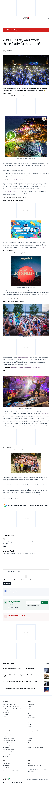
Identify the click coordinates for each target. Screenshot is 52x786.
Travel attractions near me (9, 740)
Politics (29, 706)
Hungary (8, 498)
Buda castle (5, 756)
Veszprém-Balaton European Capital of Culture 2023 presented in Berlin (22, 675)
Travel (29, 711)
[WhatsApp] (14, 782)
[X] (10, 782)
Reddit (29, 740)
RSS (28, 742)
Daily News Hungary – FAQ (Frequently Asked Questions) (13, 709)
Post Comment (7, 583)
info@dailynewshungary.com (34, 765)
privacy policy (36, 605)
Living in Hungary (7, 733)
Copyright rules (6, 763)
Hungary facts (6, 747)
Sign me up (44, 602)
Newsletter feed (31, 733)
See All (47, 663)
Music (12, 498)
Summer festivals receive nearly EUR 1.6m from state (18, 668)
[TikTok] (12, 782)
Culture (29, 715)
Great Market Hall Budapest (9, 751)
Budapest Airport (7, 736)
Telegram (30, 738)
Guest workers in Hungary (9, 742)
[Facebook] (5, 782)
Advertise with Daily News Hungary (11, 770)
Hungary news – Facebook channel (36, 747)
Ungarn (29, 722)
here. (43, 247)
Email (28, 574)
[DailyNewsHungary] (26, 18)
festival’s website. (45, 413)
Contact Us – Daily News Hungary (11, 706)
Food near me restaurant (9, 738)
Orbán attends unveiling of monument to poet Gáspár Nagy (20, 681)
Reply (4, 546)
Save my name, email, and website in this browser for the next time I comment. (23, 579)
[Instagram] (7, 782)
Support (4, 716)
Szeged (17, 498)
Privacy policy (6, 765)
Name (4, 574)
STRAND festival (12, 191)
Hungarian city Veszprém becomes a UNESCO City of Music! (26, 367)
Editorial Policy (6, 767)
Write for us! (5, 714)
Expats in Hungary (7, 745)
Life (28, 713)
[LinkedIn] (3, 782)
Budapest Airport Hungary (9, 749)
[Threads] (21, 782)
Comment (5, 556)
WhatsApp (30, 736)
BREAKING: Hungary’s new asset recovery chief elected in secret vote (26, 29)
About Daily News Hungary (9, 704)
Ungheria (30, 724)
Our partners (6, 712)
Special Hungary (31, 717)
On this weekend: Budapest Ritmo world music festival (19, 688)
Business (30, 708)
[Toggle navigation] (3, 18)
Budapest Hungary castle (9, 754)
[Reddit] (19, 782)
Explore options (11, 593)
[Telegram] (17, 782)
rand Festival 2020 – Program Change (21, 179)
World (29, 720)
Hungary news (31, 704)
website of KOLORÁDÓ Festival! (10, 296)
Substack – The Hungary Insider (35, 745)
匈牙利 (29, 726)
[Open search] (48, 18)
